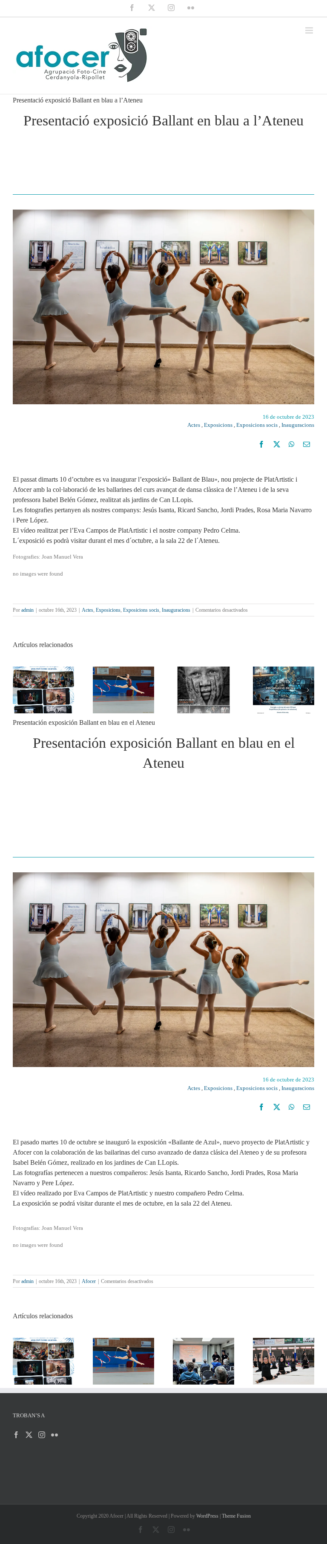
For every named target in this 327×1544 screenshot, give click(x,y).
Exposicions (218, 425)
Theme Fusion (236, 1516)
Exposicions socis (257, 425)
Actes (193, 425)
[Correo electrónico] (306, 444)
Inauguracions (297, 425)
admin (27, 610)
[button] (19, 690)
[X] (276, 444)
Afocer (89, 1281)
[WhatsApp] (291, 444)
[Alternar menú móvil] (309, 30)
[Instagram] (41, 1434)
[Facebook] (261, 444)
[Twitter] (29, 1434)
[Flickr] (54, 1434)
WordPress (207, 1516)
